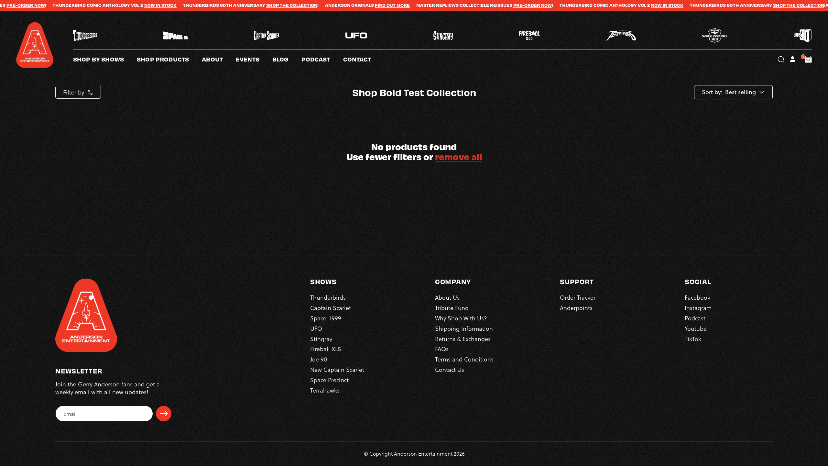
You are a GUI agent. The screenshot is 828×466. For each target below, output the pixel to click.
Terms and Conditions (464, 359)
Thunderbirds (328, 297)
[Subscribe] (163, 413)
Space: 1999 (325, 318)
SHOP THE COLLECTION (265, 5)
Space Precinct (329, 379)
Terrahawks (325, 390)
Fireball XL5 (325, 348)
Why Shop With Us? (461, 318)
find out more (366, 5)
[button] (219, 59)
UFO (316, 328)
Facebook (697, 297)
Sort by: (712, 92)
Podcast (695, 318)
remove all (458, 156)
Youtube (696, 328)
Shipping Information (464, 328)
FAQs (442, 348)
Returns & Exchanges (463, 338)
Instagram (698, 307)
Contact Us (449, 369)
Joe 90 (318, 359)
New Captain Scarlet (337, 369)
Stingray (321, 338)
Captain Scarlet (330, 307)
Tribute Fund (452, 307)
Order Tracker (577, 297)
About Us (447, 297)
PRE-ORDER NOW (506, 5)
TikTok (693, 338)
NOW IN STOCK (134, 5)
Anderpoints (576, 307)
